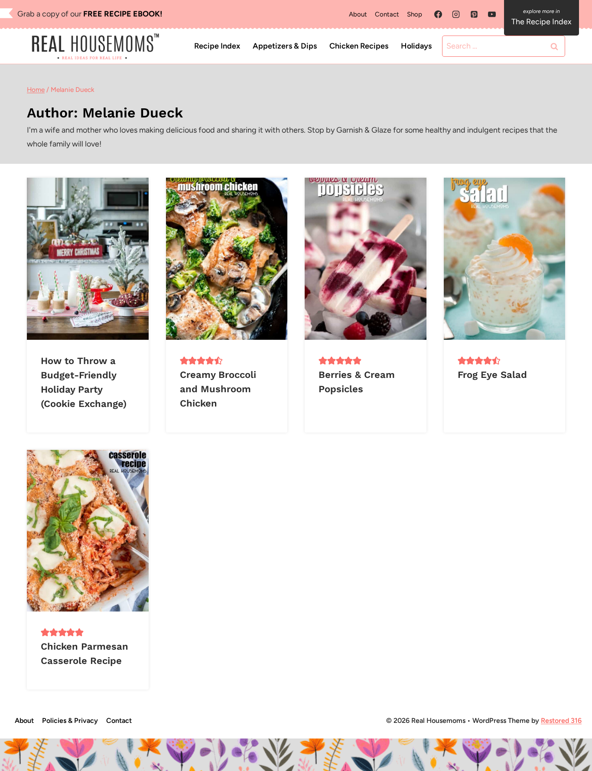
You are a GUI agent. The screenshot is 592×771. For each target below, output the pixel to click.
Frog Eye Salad (492, 374)
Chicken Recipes (358, 46)
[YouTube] (492, 14)
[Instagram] (456, 14)
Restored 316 (561, 720)
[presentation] (88, 258)
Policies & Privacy (70, 720)
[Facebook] (438, 14)
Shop (414, 14)
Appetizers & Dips (285, 46)
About (358, 14)
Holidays (416, 46)
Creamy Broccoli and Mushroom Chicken (218, 389)
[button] (184, 360)
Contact (387, 14)
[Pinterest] (474, 14)
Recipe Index (217, 46)
